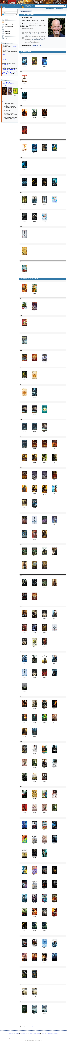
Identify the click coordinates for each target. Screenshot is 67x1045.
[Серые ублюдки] (24, 219)
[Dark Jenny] (24, 585)
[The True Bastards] (24, 977)
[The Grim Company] (44, 662)
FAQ (26, 1033)
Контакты (30, 1033)
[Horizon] (44, 797)
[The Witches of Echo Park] (44, 752)
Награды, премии (9, 26)
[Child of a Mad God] (44, 873)
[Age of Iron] (44, 707)
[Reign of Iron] (54, 752)
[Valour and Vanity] (54, 720)
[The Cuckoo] (24, 1012)
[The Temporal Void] (34, 721)
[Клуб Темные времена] (54, 150)
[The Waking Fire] (34, 797)
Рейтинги (7, 28)
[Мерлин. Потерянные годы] (54, 185)
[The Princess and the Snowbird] (54, 554)
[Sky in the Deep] (24, 929)
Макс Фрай (8, 82)
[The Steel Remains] (34, 523)
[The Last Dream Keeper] (24, 797)
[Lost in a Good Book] (24, 360)
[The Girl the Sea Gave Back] (54, 946)
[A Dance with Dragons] (34, 645)
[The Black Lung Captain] (34, 631)
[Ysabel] (24, 506)
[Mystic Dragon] (54, 901)
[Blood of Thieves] (54, 675)
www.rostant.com (37, 45)
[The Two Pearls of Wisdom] (54, 478)
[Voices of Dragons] (24, 568)
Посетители (7, 33)
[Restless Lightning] (34, 929)
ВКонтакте (43, 1033)
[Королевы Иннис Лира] (44, 185)
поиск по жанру (50, 8)
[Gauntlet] (24, 828)
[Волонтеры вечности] (10, 94)
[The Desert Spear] (44, 554)
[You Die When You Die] (34, 828)
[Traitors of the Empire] (34, 946)
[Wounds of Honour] (24, 537)
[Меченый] (24, 116)
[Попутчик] (24, 81)
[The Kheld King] (34, 1012)
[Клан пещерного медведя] (54, 202)
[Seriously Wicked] (24, 765)
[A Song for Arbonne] (34, 360)
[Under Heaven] (24, 599)
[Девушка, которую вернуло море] (34, 202)
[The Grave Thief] (34, 478)
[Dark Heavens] (24, 378)
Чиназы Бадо (5, 64)
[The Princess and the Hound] (54, 461)
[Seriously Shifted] (34, 811)
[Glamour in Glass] (54, 616)
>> (14, 118)
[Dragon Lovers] (54, 447)
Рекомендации (8, 31)
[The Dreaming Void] (24, 721)
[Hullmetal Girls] (24, 873)
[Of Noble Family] (34, 752)
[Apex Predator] (44, 901)
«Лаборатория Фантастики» (36, 1040)
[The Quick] (34, 395)
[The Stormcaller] (24, 429)
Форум (6, 38)
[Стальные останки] (44, 202)
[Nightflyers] (24, 887)
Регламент (22, 1033)
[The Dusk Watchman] (44, 616)
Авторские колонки (9, 35)
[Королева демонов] (24, 168)
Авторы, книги (13, 22)
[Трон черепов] (44, 150)
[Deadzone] (24, 842)
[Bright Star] (24, 960)
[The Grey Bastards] (44, 887)
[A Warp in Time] (34, 873)
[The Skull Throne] (24, 752)
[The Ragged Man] (24, 554)
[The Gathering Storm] (24, 523)
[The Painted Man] (24, 491)
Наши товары (54, 1033)
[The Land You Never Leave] (24, 915)
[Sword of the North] (54, 766)
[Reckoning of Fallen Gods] (24, 946)
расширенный (59, 8)
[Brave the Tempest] (44, 960)
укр (18, 1033)
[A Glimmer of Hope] (24, 901)
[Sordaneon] (24, 995)
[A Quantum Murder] (34, 292)
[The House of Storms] (24, 412)
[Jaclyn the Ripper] (34, 537)
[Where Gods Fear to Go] (34, 960)
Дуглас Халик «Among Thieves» (37, 39)
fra (16, 1033)
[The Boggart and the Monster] (24, 343)
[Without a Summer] (54, 661)
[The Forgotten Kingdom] (34, 977)
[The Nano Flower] (34, 309)
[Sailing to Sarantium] (34, 568)
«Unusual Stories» (6, 53)
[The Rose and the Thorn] (24, 690)
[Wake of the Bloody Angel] (24, 616)
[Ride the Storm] (44, 856)
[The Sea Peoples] (34, 842)
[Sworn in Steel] (24, 707)
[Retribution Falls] (24, 630)
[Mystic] (34, 766)
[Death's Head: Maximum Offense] (34, 506)
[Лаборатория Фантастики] (23, 6)
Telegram (48, 1033)
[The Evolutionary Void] (44, 720)
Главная (6, 19)
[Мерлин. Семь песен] (24, 202)
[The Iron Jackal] (44, 631)
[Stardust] (54, 523)
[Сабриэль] (24, 151)
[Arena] (24, 811)
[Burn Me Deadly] (34, 617)
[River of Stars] (34, 734)
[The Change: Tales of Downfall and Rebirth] (34, 780)
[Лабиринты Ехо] (15, 94)
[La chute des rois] (44, 537)
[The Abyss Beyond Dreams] (54, 707)
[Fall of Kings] (24, 460)
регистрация (6, 5)
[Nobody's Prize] (54, 492)
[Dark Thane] (44, 361)
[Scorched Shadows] (54, 842)
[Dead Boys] (24, 291)
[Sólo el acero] (54, 630)
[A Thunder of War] (34, 915)
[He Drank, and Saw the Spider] (34, 707)
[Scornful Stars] (54, 960)
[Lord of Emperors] (44, 568)
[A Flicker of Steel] (34, 901)
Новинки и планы (9, 24)
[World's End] (44, 644)
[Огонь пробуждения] (24, 254)
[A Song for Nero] (34, 378)
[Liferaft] (44, 946)
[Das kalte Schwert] (24, 676)
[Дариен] (24, 185)
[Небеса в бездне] (34, 185)
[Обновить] (17, 83)
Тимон (3, 101)
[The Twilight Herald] (34, 447)
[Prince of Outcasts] (24, 857)
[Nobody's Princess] (44, 460)
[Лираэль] (34, 151)
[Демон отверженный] (44, 64)
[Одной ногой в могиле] (34, 64)
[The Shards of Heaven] (44, 779)
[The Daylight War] (24, 662)
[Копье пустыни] (34, 116)
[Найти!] (64, 6)
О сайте (11, 1033)
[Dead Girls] (24, 308)
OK (15, 14)
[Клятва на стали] (44, 116)
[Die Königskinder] (44, 412)
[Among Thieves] (34, 585)
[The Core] (54, 828)
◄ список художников (26, 11)
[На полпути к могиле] (24, 64)
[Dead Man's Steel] (54, 797)
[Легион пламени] (24, 271)
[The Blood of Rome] (54, 915)
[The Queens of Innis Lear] (54, 873)
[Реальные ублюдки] (34, 219)
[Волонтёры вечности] (4, 94)
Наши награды (36, 1033)
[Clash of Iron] (24, 780)
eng (14, 1033)
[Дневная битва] (24, 133)
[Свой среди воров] (24, 98)
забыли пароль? (13, 5)
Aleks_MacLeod (33, 1026)
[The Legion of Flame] (44, 828)
